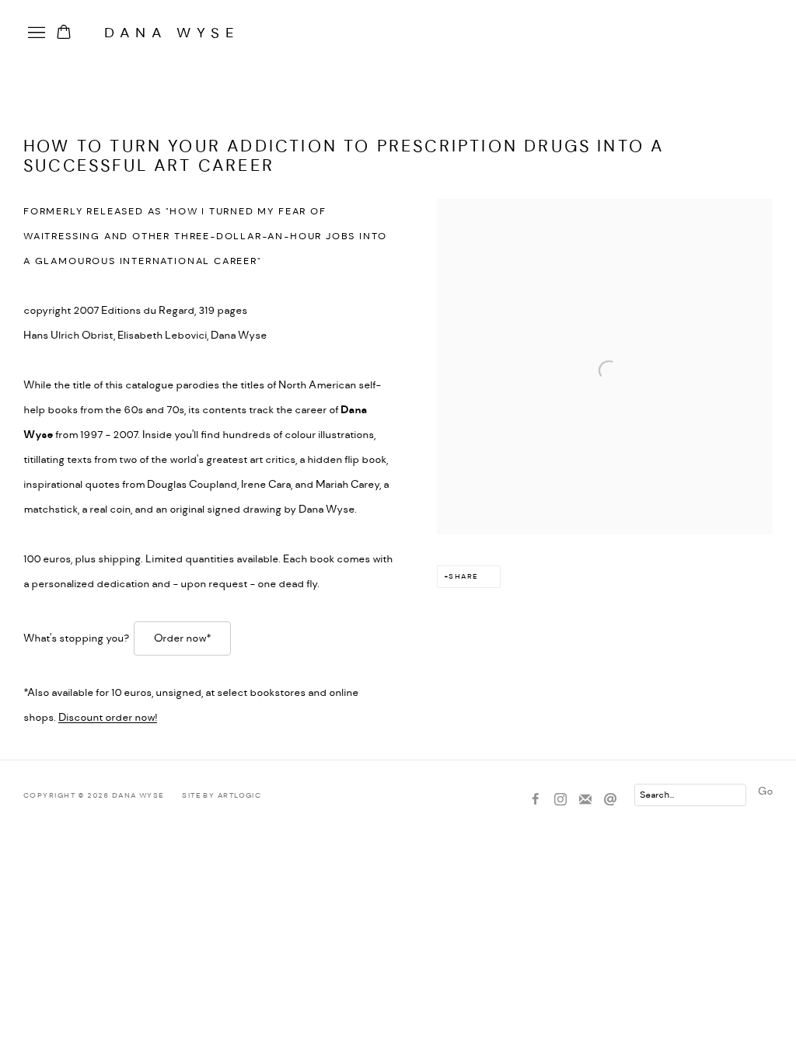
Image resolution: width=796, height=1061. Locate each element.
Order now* (182, 638)
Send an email (610, 800)
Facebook (535, 800)
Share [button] (463, 577)
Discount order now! (107, 718)
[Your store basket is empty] (63, 33)
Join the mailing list (585, 800)
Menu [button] (35, 33)
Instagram (560, 800)
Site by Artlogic (221, 796)
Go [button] (765, 791)
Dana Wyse (171, 33)
